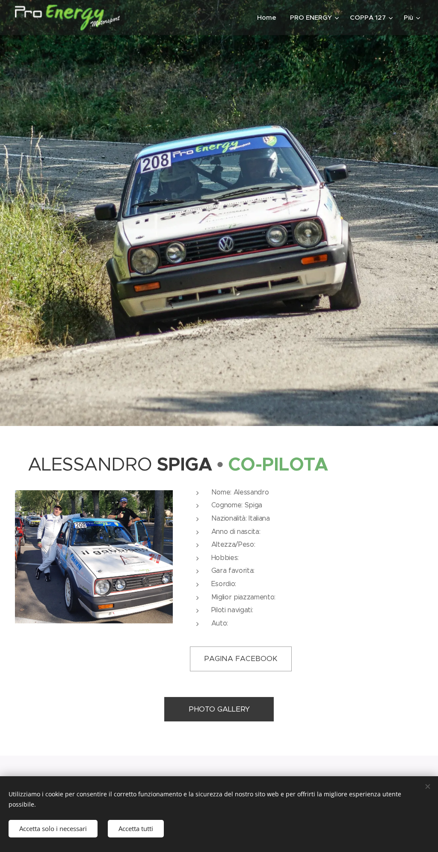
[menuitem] (269, 17)
